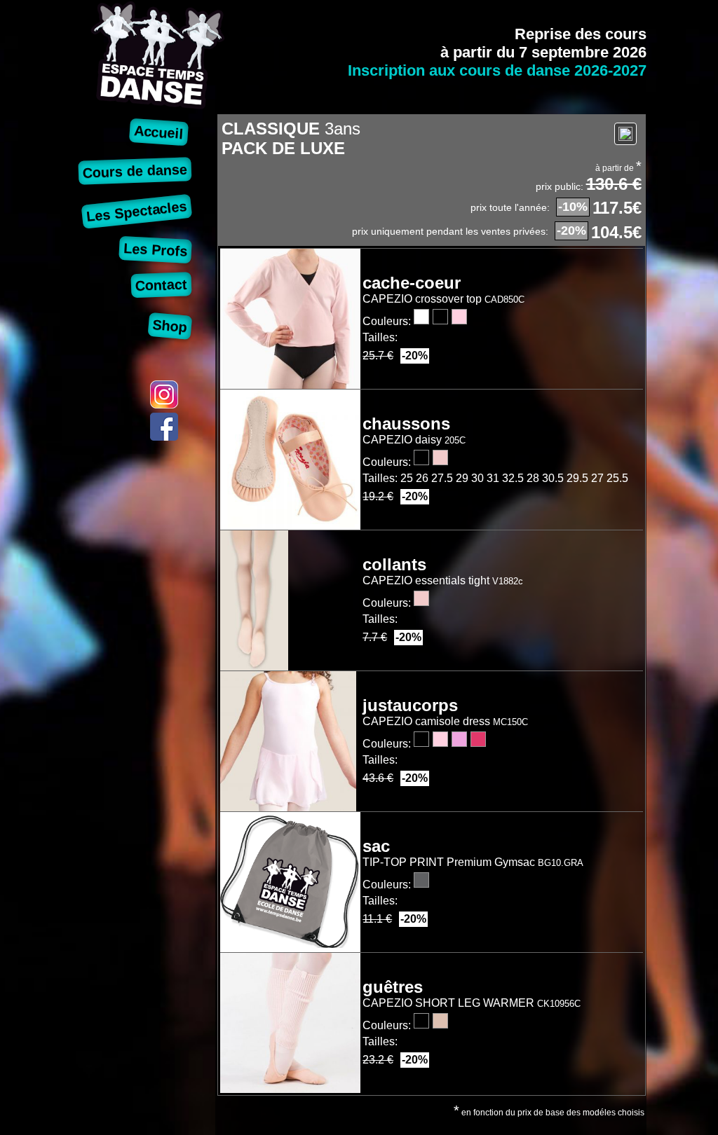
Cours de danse (135, 170)
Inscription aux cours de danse (497, 70)
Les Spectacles (137, 211)
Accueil (159, 132)
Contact (161, 285)
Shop (170, 326)
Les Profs (155, 249)
